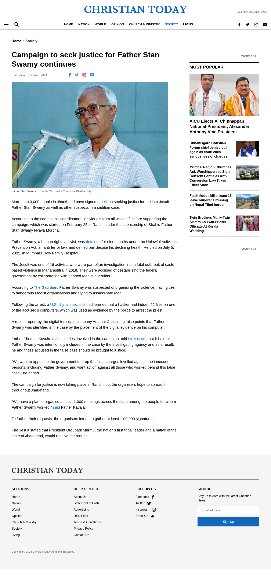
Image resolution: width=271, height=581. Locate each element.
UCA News (137, 339)
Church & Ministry (144, 24)
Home (68, 24)
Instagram (143, 509)
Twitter (140, 503)
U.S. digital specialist (67, 304)
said (56, 407)
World (100, 24)
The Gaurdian (45, 287)
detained (93, 242)
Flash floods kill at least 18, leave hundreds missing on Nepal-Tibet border (210, 200)
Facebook (143, 497)
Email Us (142, 516)
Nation (84, 24)
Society (171, 24)
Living (188, 24)
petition (107, 202)
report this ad (248, 56)
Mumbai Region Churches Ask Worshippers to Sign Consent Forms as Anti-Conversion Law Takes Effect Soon (210, 176)
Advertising (81, 509)
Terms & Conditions (87, 522)
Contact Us (81, 535)
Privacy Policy (84, 528)
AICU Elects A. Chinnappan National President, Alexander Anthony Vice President (219, 126)
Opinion (117, 24)
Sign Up (228, 521)
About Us (80, 497)
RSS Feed (81, 516)
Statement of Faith (86, 503)
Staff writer (18, 75)
